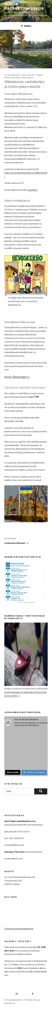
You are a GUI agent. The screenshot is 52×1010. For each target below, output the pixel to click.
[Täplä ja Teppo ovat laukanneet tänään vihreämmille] (37, 761)
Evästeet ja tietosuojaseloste (18, 928)
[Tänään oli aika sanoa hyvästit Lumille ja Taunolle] (14, 735)
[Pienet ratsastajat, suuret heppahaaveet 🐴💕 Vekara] (37, 748)
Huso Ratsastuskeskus (19, 78)
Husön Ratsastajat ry (17, 376)
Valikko (27, 26)
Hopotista (32, 190)
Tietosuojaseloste (13, 1000)
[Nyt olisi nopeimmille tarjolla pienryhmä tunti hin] (37, 735)
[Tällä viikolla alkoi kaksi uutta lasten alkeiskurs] (14, 748)
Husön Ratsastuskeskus (24, 6)
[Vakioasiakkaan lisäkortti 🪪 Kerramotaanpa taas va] (14, 761)
